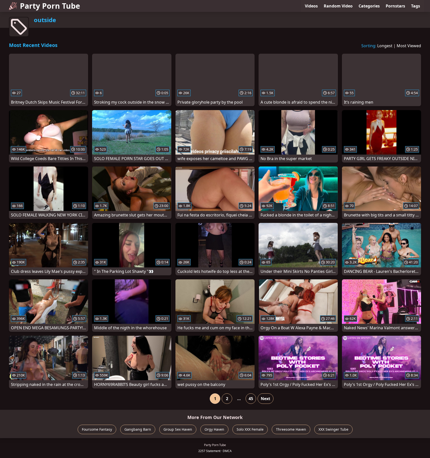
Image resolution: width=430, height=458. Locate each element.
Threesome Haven (291, 429)
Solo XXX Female (250, 429)
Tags (415, 6)
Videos (311, 6)
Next (265, 398)
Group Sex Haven (177, 429)
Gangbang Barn (137, 429)
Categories (369, 6)
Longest (384, 45)
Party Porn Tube (50, 6)
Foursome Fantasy (97, 429)
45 (251, 398)
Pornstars (395, 6)
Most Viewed (409, 45)
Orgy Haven (214, 429)
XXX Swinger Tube (333, 429)
